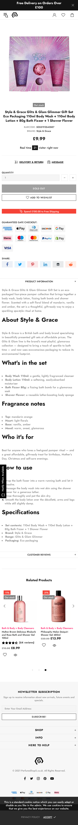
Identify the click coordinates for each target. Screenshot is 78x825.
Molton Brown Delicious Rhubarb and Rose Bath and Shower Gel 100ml (19, 634)
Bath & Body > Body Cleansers (18, 628)
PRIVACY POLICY (30, 817)
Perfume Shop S (15, 15)
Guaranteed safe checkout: (19, 222)
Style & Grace (43, 131)
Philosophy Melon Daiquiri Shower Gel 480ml (54, 633)
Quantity (8, 172)
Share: (6, 258)
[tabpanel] (19, 627)
